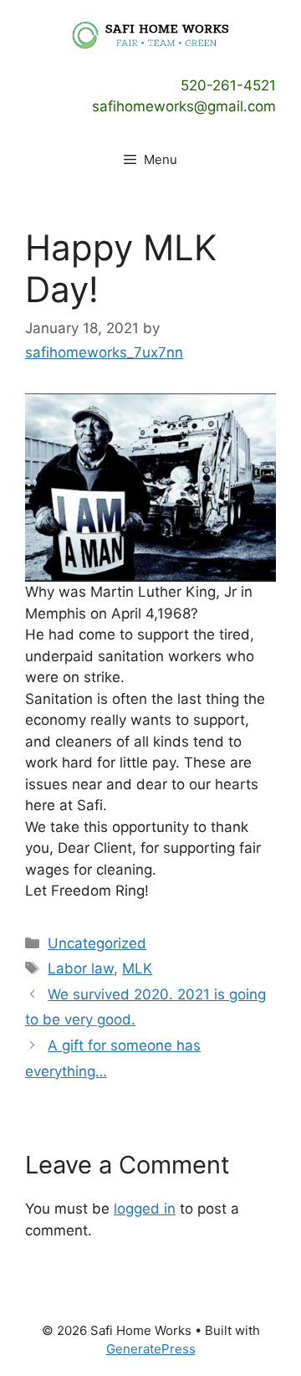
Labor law (81, 968)
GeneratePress (151, 1349)
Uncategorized (97, 943)
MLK (137, 968)
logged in (145, 1208)
